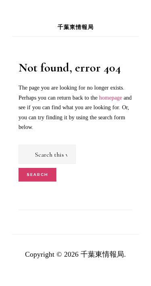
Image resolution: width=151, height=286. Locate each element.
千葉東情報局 (76, 27)
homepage (110, 98)
